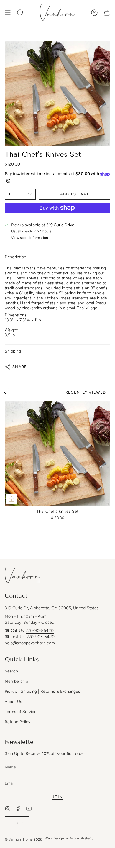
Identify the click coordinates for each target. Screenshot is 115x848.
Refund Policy (17, 721)
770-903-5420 (40, 630)
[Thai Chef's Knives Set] (57, 453)
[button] (20, 12)
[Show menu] (7, 12)
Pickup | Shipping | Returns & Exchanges (42, 691)
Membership (16, 681)
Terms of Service (21, 711)
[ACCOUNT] (94, 12)
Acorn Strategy (81, 838)
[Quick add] (11, 499)
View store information (29, 238)
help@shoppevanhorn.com (30, 642)
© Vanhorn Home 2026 (23, 839)
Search (11, 671)
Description (15, 256)
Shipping (13, 351)
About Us (13, 701)
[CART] (106, 12)
